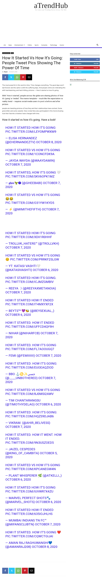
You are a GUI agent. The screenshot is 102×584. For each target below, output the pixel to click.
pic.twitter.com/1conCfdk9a (29, 154)
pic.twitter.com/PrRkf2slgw (34, 259)
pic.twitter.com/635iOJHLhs (28, 514)
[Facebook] (5, 77)
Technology (53, 45)
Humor (62, 45)
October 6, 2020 (45, 270)
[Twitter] (11, 77)
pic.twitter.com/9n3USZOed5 (29, 442)
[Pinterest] (23, 77)
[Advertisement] (51, 28)
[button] (97, 45)
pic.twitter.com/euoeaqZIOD (29, 367)
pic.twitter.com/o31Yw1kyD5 (29, 203)
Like (97, 59)
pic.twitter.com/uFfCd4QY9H (29, 326)
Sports (37, 45)
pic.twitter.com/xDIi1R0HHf (28, 237)
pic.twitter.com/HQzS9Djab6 (29, 416)
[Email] (29, 77)
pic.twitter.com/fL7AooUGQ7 (29, 349)
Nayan (6, 71)
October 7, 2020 (18, 164)
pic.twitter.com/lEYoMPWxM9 (30, 131)
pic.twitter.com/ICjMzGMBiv (29, 282)
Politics (30, 45)
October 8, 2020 (49, 142)
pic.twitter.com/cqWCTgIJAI (29, 536)
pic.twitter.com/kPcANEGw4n (30, 469)
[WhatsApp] (17, 77)
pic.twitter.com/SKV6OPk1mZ (29, 176)
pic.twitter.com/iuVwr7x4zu (29, 491)
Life (5, 45)
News (10, 45)
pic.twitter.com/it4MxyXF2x (29, 304)
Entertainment (19, 45)
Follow (96, 63)
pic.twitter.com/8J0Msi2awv (29, 394)
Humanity (44, 45)
